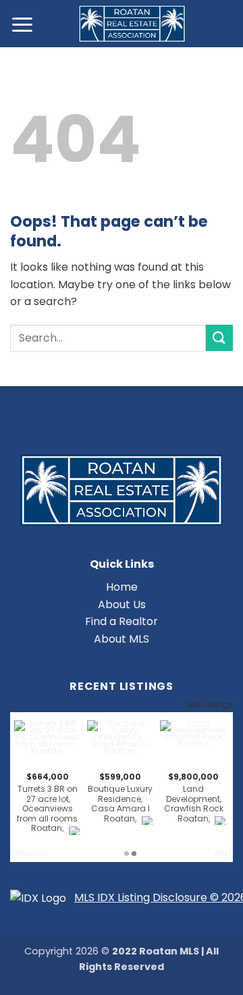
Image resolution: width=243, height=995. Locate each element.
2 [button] (134, 853)
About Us (122, 604)
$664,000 (47, 802)
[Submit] (219, 338)
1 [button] (126, 853)
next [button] (221, 853)
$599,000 (120, 798)
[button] (23, 24)
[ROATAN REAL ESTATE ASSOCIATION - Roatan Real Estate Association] (132, 23)
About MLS (121, 639)
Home (122, 587)
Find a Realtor (121, 621)
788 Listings (208, 704)
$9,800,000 (193, 798)
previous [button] (30, 853)
